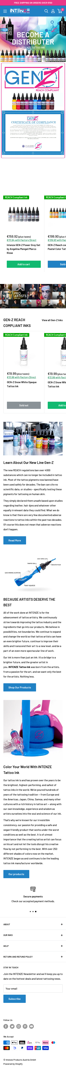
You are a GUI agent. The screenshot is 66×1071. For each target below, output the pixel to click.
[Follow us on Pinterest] (25, 1026)
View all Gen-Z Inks (52, 320)
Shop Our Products (19, 687)
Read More (14, 540)
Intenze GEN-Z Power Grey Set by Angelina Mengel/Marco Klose (23, 249)
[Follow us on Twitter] (12, 1026)
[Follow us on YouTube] (31, 1026)
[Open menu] (5, 11)
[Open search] (46, 11)
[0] (60, 11)
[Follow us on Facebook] (5, 1026)
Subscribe (14, 998)
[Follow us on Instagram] (18, 1026)
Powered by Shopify (13, 1063)
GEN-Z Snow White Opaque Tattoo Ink (22, 384)
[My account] (53, 11)
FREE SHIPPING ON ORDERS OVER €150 (33, 2)
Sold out (23, 405)
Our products (16, 874)
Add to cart (23, 264)
